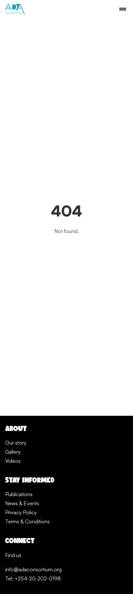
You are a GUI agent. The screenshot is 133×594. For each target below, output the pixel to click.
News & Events (22, 503)
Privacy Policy (21, 512)
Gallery (13, 451)
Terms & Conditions (27, 521)
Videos (13, 461)
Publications (19, 494)
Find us (13, 555)
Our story (15, 442)
